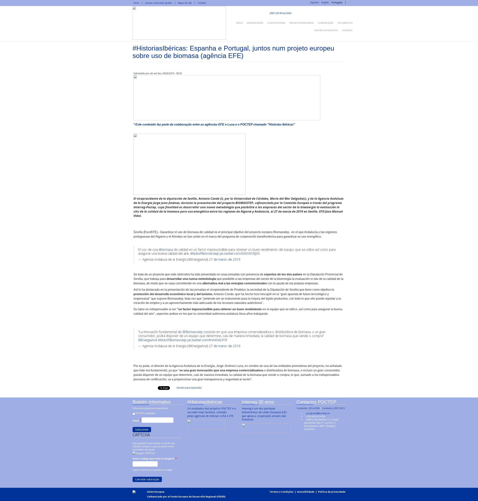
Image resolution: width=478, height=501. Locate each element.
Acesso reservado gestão (158, 2)
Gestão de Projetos (326, 30)
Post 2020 (286, 13)
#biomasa (166, 249)
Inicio (239, 23)
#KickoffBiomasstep (204, 253)
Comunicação (325, 23)
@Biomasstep (192, 331)
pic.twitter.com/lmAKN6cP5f (207, 340)
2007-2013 (275, 13)
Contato (202, 2)
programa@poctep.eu (318, 413)
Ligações (347, 30)
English (325, 2)
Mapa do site (185, 2)
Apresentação (255, 23)
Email (137, 420)
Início (136, 2)
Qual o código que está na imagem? (155, 458)
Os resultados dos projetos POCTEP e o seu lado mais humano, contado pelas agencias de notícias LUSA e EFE (211, 412)
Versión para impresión (189, 387)
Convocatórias (276, 23)
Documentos (345, 23)
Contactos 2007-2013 (333, 408)
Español (314, 2)
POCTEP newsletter (146, 413)
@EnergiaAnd (147, 340)
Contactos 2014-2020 (308, 408)
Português (337, 2)
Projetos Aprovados (301, 23)
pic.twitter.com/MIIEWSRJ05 (240, 253)
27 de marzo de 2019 (224, 259)
